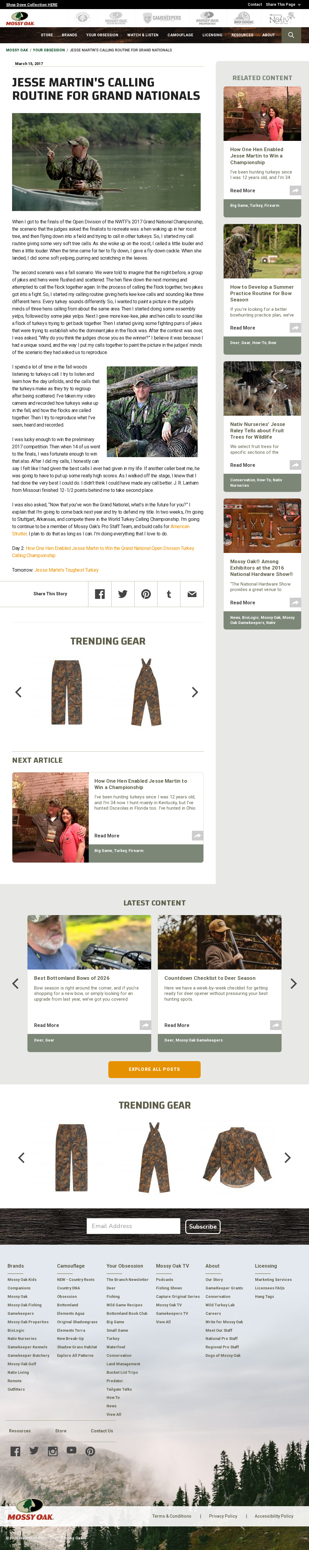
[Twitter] (123, 594)
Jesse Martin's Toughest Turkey (66, 570)
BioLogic (250, 617)
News (235, 617)
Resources (20, 1430)
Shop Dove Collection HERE (31, 4)
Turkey (120, 850)
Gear (245, 342)
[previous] (22, 692)
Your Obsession (49, 50)
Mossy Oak (17, 50)
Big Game (103, 850)
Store (60, 1430)
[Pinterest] (146, 594)
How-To (259, 342)
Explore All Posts (154, 1069)
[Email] (191, 594)
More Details (67, 700)
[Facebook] (99, 594)
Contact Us (102, 1430)
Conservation (242, 480)
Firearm (136, 850)
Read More (106, 836)
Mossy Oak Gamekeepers (199, 1040)
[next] (190, 692)
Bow (272, 342)
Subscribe (203, 1227)
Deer (235, 342)
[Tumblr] (169, 594)
